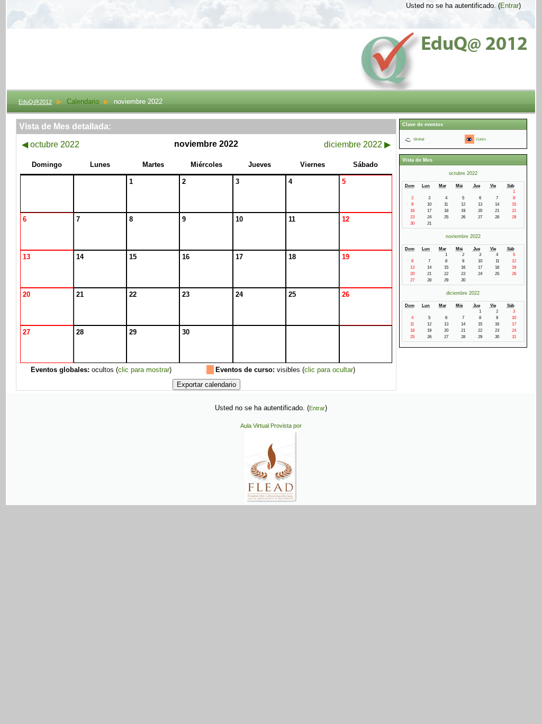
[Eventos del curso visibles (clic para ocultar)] (469, 139)
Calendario (83, 101)
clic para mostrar (143, 370)
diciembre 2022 (357, 144)
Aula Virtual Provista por (271, 425)
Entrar (509, 6)
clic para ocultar (328, 370)
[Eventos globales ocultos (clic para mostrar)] (408, 139)
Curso (481, 139)
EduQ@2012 (35, 102)
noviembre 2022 (463, 236)
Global (418, 139)
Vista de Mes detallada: (65, 126)
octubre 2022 (50, 144)
